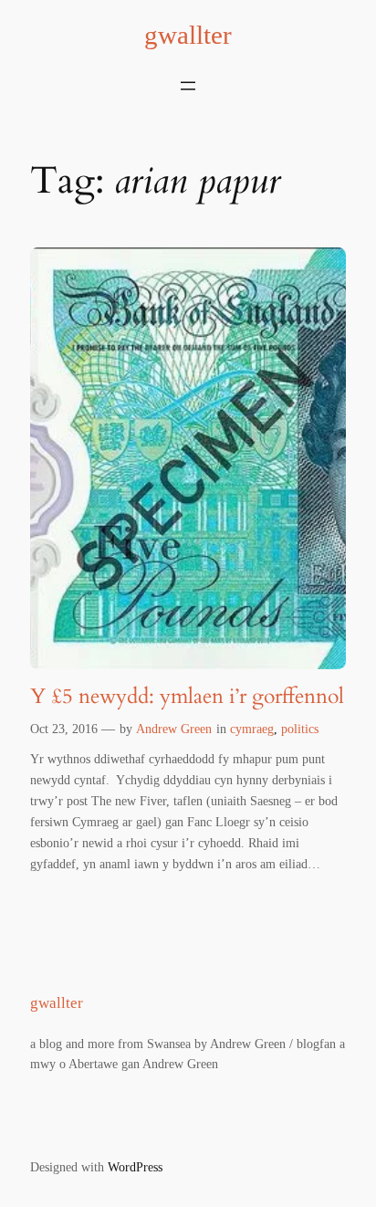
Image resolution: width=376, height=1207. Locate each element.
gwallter (188, 34)
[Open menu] (188, 86)
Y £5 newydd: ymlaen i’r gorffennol (187, 696)
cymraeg (252, 728)
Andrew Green (174, 728)
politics (300, 728)
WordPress (135, 1167)
